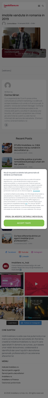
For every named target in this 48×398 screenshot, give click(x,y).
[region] (24, 199)
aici (26, 203)
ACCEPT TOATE (24, 223)
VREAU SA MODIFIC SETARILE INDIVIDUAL (24, 216)
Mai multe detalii (36, 190)
